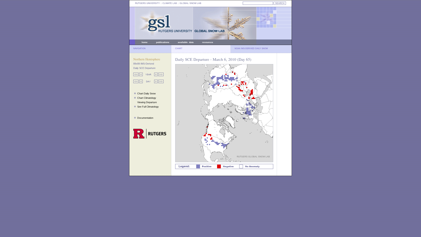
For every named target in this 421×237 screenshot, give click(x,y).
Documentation (145, 118)
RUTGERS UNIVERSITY (147, 3)
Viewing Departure (147, 102)
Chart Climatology (146, 98)
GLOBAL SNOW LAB (190, 3)
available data (186, 42)
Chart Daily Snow (146, 93)
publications (162, 42)
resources (207, 42)
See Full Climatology (148, 106)
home (145, 42)
